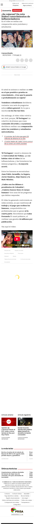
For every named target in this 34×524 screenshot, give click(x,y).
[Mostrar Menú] (2, 4)
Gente (14, 256)
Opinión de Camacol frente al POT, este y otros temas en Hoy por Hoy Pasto (8, 431)
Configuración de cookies (12, 502)
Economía (7, 11)
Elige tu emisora (27, 5)
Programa (15, 5)
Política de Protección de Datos (10, 500)
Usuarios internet (9, 253)
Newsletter (26, 493)
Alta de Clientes (25, 496)
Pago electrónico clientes (11, 496)
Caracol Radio (9, 5)
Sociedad (7, 262)
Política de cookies (26, 500)
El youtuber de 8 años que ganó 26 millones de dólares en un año (16, 137)
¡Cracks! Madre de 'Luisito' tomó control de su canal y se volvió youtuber (18, 142)
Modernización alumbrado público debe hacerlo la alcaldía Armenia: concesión (25, 431)
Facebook (17, 60)
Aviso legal (25, 498)
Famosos (20, 253)
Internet (6, 256)
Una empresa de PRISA (17, 510)
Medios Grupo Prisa (17, 514)
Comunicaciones (25, 259)
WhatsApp (31, 60)
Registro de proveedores (12, 498)
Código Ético (17, 504)
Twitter (22, 60)
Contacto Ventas (17, 493)
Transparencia (25, 502)
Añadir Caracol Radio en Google (16, 67)
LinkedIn (26, 60)
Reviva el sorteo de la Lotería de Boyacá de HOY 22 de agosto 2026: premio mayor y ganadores (12, 453)
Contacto (7, 493)
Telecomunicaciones (10, 259)
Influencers (7, 250)
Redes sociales (19, 250)
